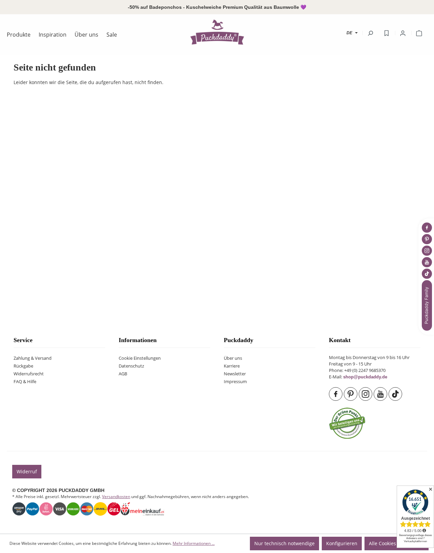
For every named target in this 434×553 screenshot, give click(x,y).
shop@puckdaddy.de (365, 377)
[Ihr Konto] (403, 33)
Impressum (235, 381)
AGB (123, 374)
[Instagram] (366, 394)
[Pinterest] (351, 394)
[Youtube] (381, 394)
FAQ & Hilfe (25, 381)
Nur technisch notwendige (284, 543)
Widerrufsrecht (29, 374)
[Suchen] (370, 33)
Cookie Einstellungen (140, 358)
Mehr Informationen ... (194, 543)
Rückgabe (23, 366)
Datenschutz (131, 366)
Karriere (232, 366)
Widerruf (27, 471)
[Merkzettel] (386, 33)
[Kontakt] (427, 305)
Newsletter (235, 374)
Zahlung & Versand (33, 358)
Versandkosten (116, 496)
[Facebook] (336, 394)
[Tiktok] (396, 394)
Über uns (233, 358)
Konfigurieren (341, 543)
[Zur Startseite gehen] (217, 31)
